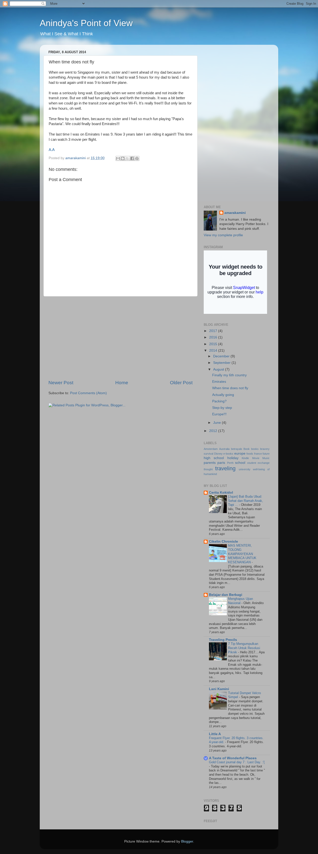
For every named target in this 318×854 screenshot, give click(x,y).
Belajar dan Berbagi (225, 595)
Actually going (223, 395)
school (240, 463)
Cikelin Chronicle (223, 541)
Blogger (187, 841)
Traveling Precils (223, 640)
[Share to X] (127, 158)
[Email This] (118, 158)
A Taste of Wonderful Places (233, 758)
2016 (213, 337)
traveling (225, 468)
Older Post (181, 382)
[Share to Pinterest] (136, 158)
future (266, 453)
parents (210, 463)
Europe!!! (219, 414)
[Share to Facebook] (132, 158)
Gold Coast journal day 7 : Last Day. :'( (237, 762)
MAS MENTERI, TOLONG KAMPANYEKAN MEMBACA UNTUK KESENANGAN (242, 554)
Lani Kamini (219, 689)
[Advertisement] (120, 338)
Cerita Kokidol (221, 492)
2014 (213, 350)
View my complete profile (223, 235)
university (244, 469)
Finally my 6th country (229, 375)
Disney (218, 453)
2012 (213, 431)
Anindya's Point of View (86, 23)
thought (208, 469)
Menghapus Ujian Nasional (240, 601)
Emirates (219, 381)
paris (221, 463)
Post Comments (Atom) (88, 393)
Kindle (245, 458)
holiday (232, 458)
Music (266, 458)
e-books (228, 453)
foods (249, 453)
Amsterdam (211, 448)
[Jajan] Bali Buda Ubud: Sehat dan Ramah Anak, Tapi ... (245, 501)
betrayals (236, 448)
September (222, 363)
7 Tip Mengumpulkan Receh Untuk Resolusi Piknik (244, 648)
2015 (213, 344)
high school (214, 458)
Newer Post (60, 382)
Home (121, 382)
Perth (230, 462)
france (258, 453)
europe (239, 453)
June (217, 423)
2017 (213, 331)
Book (246, 448)
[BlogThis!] (122, 158)
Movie (255, 458)
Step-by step (222, 408)
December (222, 356)
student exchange (258, 462)
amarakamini (235, 213)
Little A (215, 734)
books (255, 448)
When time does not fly (230, 388)
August (219, 369)
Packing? (219, 401)
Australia (224, 448)
